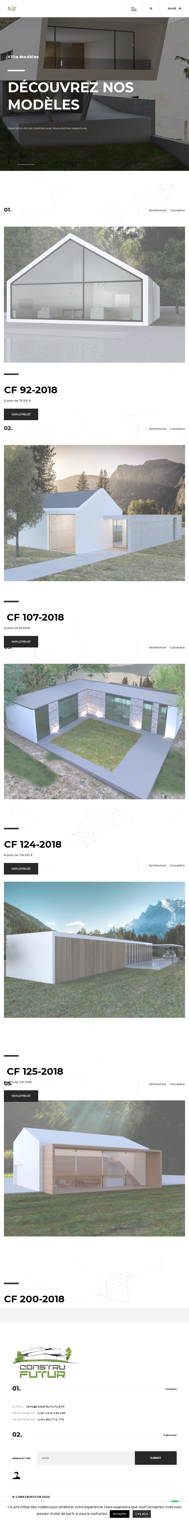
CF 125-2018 (33, 1071)
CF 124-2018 (33, 844)
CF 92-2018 (30, 390)
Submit (155, 1458)
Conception (177, 210)
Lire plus (142, 1514)
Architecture (157, 210)
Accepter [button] (119, 1514)
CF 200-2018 (34, 1299)
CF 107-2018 (34, 617)
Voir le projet (21, 414)
